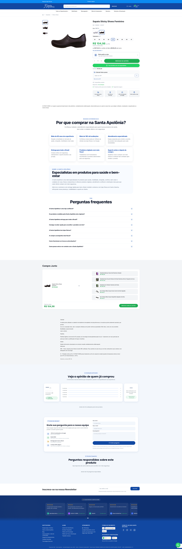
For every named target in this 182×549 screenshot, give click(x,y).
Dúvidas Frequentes (67, 529)
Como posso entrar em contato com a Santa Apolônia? (66, 246)
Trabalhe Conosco (66, 535)
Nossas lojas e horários (47, 527)
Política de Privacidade (67, 531)
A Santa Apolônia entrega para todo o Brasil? (63, 219)
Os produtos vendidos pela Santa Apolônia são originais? (67, 214)
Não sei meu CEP (97, 78)
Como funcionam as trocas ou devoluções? (62, 241)
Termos (121, 448)
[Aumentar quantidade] (101, 61)
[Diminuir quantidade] (94, 61)
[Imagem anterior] (52, 40)
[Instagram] (127, 530)
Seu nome (95, 420)
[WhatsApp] (134, 530)
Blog (43, 531)
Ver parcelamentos (97, 50)
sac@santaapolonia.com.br (88, 529)
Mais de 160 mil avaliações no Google (109, 540)
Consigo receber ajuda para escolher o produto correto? (66, 225)
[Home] (43, 14)
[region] (91, 509)
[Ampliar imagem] (86, 22)
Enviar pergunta (114, 443)
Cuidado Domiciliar (46, 539)
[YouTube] (130, 530)
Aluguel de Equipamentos (48, 537)
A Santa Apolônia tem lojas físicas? (60, 230)
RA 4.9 (114, 537)
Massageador (84, 11)
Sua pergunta (96, 431)
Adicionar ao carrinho (122, 61)
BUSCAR (114, 6)
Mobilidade (74, 11)
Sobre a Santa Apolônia (47, 529)
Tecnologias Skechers (47, 541)
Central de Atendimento (67, 527)
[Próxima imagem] (86, 40)
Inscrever (135, 488)
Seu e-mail (95, 425)
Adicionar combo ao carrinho (128, 305)
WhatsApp (86, 527)
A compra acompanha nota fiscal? (60, 235)
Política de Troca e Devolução (69, 533)
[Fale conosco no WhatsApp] (178, 545)
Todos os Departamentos (62, 11)
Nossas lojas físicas (47, 1)
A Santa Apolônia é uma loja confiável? (61, 208)
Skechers (108, 11)
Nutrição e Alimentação (119, 11)
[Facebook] (123, 530)
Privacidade (117, 448)
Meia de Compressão (97, 11)
